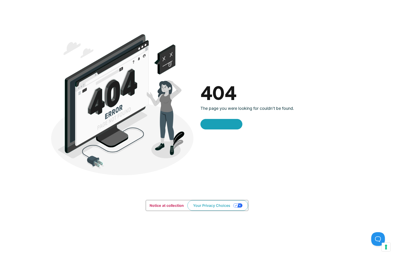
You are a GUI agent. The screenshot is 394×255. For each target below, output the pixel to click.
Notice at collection (167, 205)
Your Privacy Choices (211, 205)
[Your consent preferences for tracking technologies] (386, 247)
